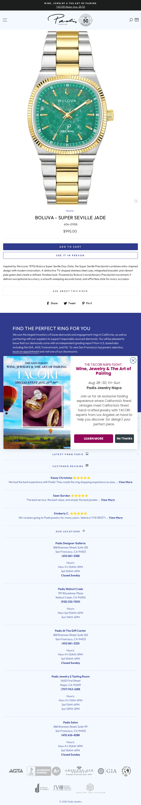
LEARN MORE (94, 439)
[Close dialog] (133, 360)
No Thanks (124, 439)
